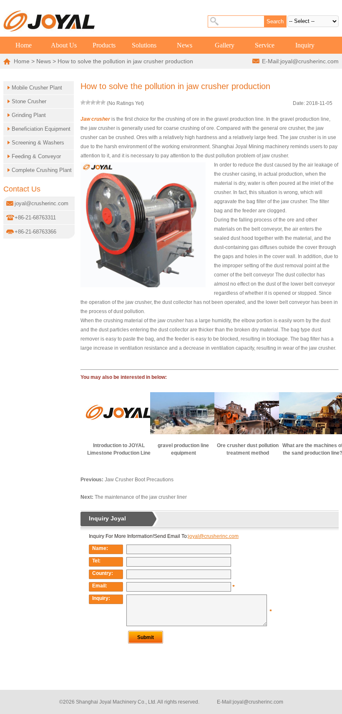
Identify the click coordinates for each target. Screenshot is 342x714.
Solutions (144, 45)
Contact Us (21, 189)
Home (23, 45)
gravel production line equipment (183, 449)
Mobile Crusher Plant (37, 88)
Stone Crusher (29, 101)
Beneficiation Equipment (41, 129)
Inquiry (304, 45)
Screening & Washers (38, 142)
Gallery (224, 45)
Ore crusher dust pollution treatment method (248, 449)
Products (104, 45)
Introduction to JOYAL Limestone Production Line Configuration (119, 450)
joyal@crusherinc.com (309, 61)
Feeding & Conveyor (36, 156)
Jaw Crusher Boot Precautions (139, 480)
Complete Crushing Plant (42, 170)
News (184, 45)
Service (264, 45)
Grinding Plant (29, 115)
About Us (64, 45)
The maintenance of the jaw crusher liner (141, 497)
